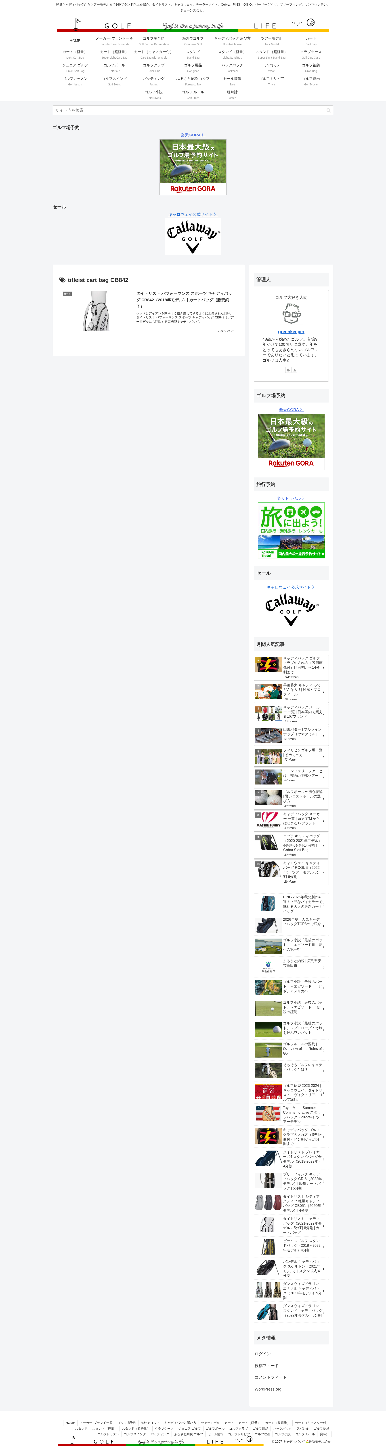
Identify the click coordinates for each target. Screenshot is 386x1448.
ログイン (263, 1354)
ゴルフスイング (135, 1434)
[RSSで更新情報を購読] (294, 370)
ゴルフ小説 (283, 1434)
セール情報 (215, 1434)
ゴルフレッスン (108, 1434)
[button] (329, 110)
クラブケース (164, 1428)
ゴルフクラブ (238, 1428)
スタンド (81, 1428)
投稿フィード (267, 1365)
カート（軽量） (249, 1423)
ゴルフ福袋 (321, 1428)
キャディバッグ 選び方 (180, 1423)
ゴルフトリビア (239, 1434)
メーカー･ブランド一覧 (96, 1423)
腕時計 (324, 1434)
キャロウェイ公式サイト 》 (193, 214)
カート (229, 1423)
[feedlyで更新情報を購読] (288, 370)
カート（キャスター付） (312, 1423)
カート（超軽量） (277, 1423)
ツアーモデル (210, 1423)
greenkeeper (291, 331)
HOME (70, 1423)
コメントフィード (271, 1377)
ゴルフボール (215, 1428)
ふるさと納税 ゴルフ (188, 1434)
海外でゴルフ (150, 1423)
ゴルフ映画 (262, 1434)
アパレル (302, 1428)
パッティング (160, 1434)
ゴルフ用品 (260, 1428)
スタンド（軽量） (104, 1428)
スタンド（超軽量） (136, 1428)
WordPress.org (268, 1389)
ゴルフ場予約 (126, 1423)
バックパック (282, 1428)
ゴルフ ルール (305, 1434)
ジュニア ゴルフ (189, 1428)
